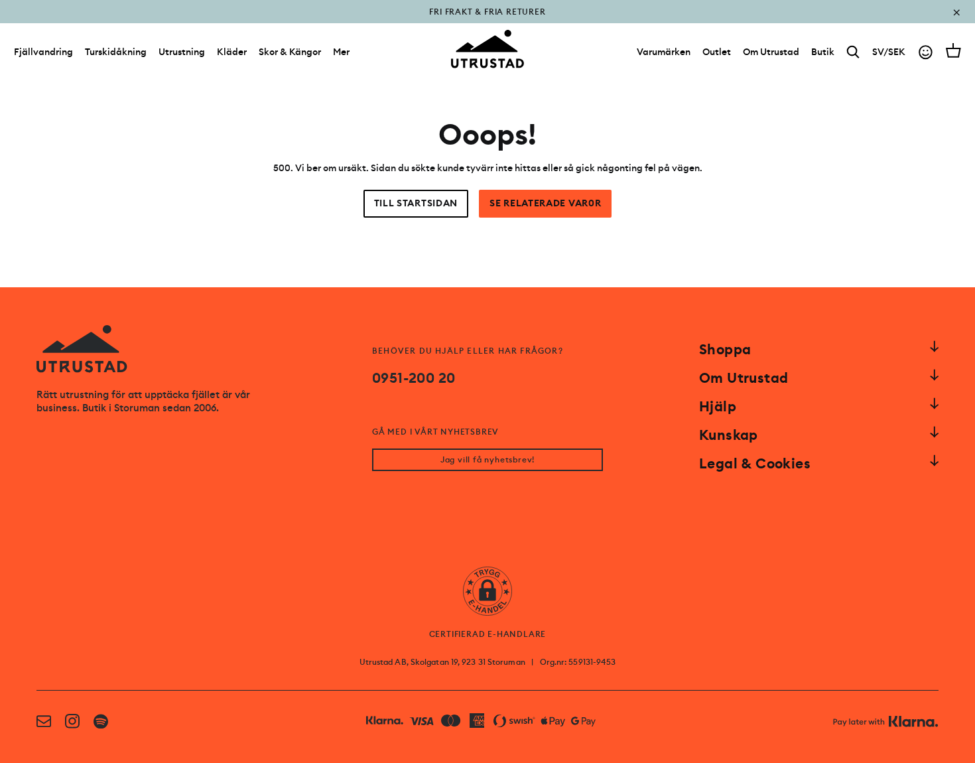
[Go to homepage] (487, 49)
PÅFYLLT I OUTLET (487, 21)
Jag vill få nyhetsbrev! (487, 459)
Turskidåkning (116, 52)
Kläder (232, 52)
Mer (341, 52)
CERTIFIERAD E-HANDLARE (488, 634)
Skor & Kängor (290, 52)
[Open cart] (953, 50)
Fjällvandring (43, 52)
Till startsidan (416, 203)
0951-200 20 (413, 378)
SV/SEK (888, 52)
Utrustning (182, 52)
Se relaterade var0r (545, 203)
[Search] (853, 52)
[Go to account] (925, 52)
